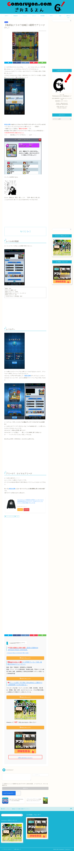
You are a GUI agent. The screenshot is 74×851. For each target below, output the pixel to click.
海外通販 (43, 15)
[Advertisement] (25, 214)
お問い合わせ (68, 16)
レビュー (34, 15)
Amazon (25, 15)
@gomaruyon (64, 103)
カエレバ (25, 506)
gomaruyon (65, 104)
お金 (60, 15)
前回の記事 (7, 124)
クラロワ (17, 516)
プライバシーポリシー (7, 849)
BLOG (51, 15)
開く (29, 231)
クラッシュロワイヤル (9, 516)
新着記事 (16, 15)
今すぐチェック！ (26, 658)
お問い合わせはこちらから (25, 757)
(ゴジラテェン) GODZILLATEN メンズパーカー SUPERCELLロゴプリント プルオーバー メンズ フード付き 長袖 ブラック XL (30, 501)
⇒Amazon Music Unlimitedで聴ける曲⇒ (18, 653)
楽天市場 (26, 509)
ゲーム (6, 22)
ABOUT (6, 15)
